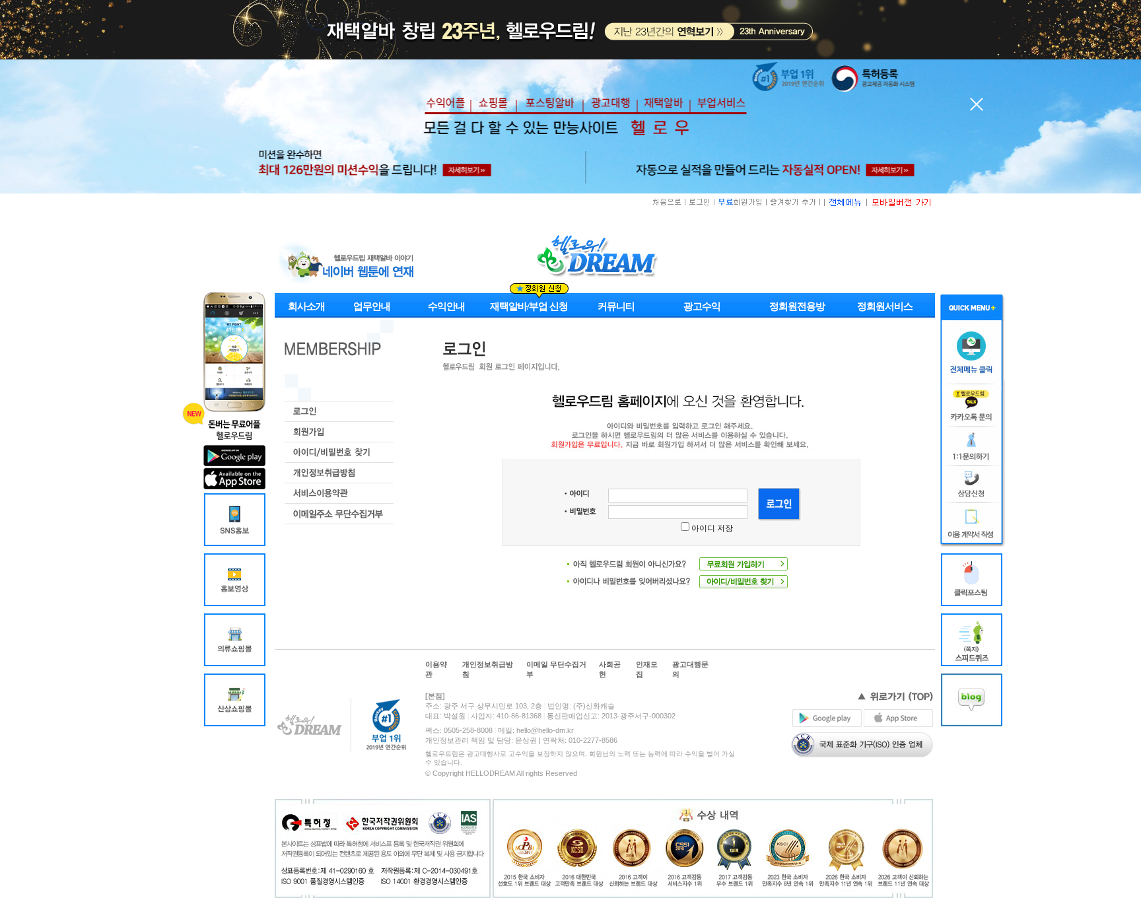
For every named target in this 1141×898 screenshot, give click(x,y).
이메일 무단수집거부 (556, 669)
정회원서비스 (885, 306)
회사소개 (306, 306)
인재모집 (647, 669)
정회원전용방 (797, 306)
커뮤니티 (616, 306)
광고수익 (701, 306)
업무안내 (371, 306)
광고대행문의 (690, 669)
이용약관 (436, 669)
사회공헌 (610, 669)
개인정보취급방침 (487, 669)
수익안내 (446, 306)
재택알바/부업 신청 (529, 306)
